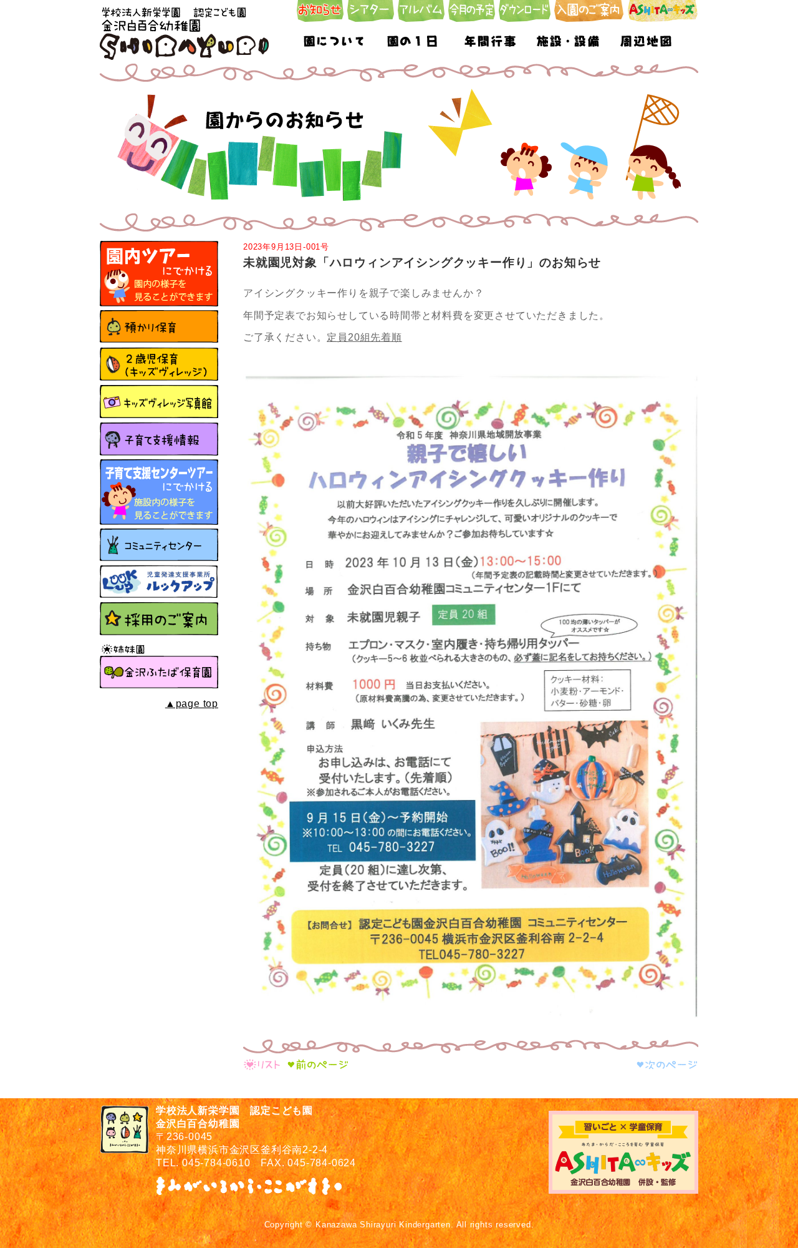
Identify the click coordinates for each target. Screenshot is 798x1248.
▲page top (191, 703)
